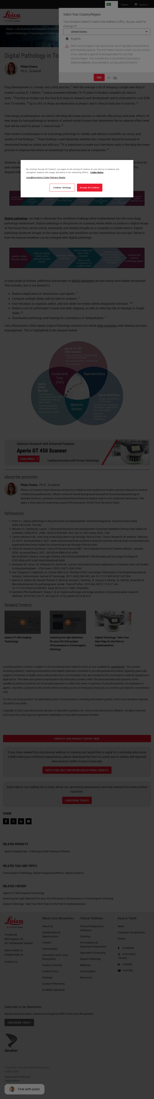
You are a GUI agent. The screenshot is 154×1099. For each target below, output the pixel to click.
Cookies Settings (62, 187)
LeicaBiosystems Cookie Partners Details (45, 177)
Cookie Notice (96, 172)
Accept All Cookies (89, 187)
